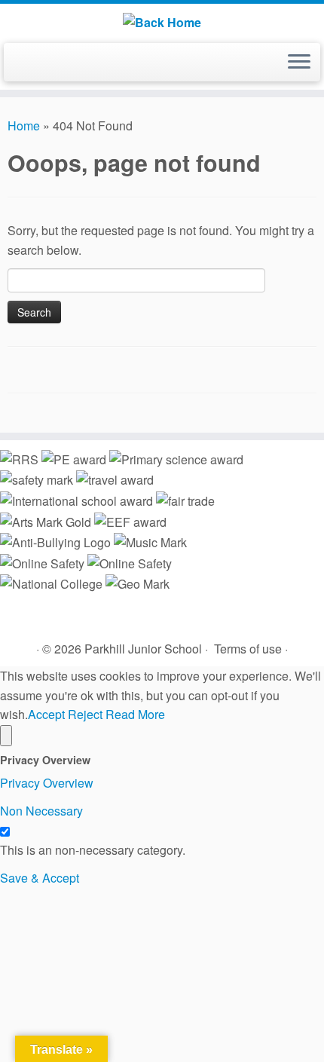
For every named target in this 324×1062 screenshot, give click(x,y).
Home (24, 125)
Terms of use (248, 648)
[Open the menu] (299, 62)
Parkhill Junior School (143, 648)
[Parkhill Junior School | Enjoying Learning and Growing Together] (162, 21)
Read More (135, 714)
